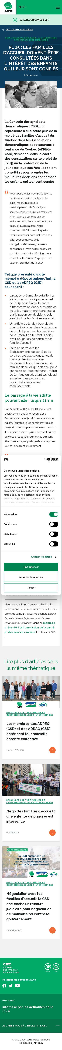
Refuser (31, 587)
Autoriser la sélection (31, 577)
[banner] (8, 7)
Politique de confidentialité (19, 979)
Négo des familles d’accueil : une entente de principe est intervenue (30, 816)
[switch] (53, 524)
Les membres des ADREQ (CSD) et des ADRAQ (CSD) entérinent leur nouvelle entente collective (28, 731)
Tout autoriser (31, 567)
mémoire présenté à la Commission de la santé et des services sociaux (30, 627)
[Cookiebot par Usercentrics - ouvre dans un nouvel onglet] (44, 459)
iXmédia (38, 1042)
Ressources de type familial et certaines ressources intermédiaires (31, 39)
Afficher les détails (41, 556)
